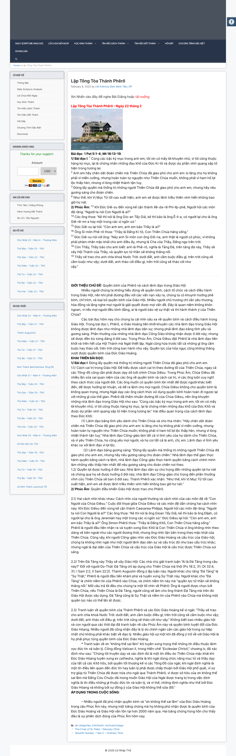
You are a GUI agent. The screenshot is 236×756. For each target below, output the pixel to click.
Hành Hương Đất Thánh (30, 211)
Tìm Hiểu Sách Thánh (113, 43)
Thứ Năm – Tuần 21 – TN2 (31, 341)
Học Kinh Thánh (83, 43)
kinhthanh (98, 725)
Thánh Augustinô (26, 332)
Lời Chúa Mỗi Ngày (58, 43)
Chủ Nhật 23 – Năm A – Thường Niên (37, 240)
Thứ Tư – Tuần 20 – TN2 (30, 409)
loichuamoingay (114, 725)
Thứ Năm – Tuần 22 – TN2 (31, 265)
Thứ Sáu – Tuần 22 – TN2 (30, 257)
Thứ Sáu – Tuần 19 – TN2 (30, 452)
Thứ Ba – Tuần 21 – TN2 (30, 358)
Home (16, 65)
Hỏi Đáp (169, 43)
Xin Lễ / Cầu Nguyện (28, 218)
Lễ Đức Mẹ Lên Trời (27, 443)
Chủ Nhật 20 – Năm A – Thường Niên (37, 435)
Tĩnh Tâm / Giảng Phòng (30, 205)
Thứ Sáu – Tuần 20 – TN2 (30, 392)
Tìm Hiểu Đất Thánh (145, 43)
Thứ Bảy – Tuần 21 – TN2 (30, 324)
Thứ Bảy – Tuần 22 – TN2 (30, 248)
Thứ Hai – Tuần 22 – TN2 (30, 291)
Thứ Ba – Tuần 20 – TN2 (30, 418)
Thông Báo (23, 82)
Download (21, 51)
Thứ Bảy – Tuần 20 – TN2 (30, 384)
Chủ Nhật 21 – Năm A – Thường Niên (37, 375)
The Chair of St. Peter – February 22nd (97, 729)
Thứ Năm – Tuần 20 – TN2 (31, 401)
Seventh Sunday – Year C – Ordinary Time (99, 732)
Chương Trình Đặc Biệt (191, 43)
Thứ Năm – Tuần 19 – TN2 (31, 461)
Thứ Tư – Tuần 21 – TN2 (30, 349)
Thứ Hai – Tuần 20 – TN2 (30, 426)
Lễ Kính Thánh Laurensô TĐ (32, 486)
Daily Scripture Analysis (29, 43)
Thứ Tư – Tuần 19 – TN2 (30, 469)
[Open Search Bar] (16, 59)
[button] (231, 21)
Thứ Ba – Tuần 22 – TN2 (30, 282)
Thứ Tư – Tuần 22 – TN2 (30, 274)
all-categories (83, 725)
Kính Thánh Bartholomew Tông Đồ (35, 367)
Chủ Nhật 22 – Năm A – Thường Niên (37, 315)
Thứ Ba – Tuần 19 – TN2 (30, 478)
